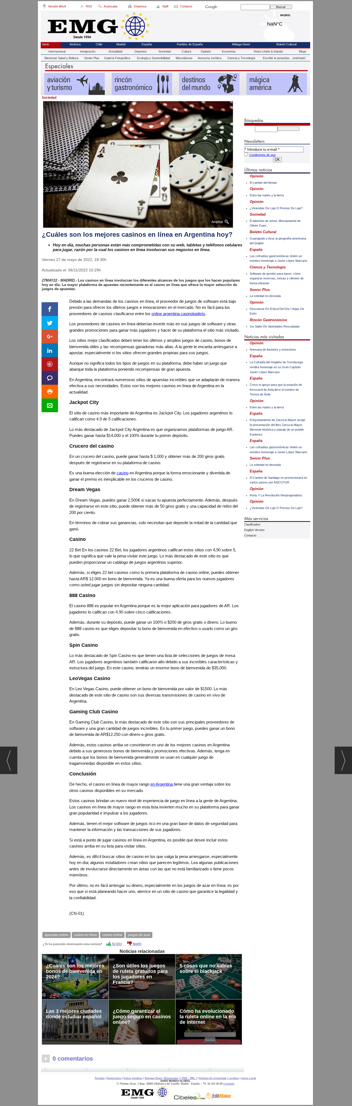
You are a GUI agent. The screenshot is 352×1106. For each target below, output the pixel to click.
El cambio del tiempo (263, 182)
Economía (228, 51)
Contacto (250, 535)
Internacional (56, 51)
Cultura (186, 51)
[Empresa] (130, 7)
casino (122, 473)
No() (136, 944)
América (75, 44)
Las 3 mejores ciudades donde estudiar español (74, 1013)
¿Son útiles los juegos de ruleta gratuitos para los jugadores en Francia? (140, 974)
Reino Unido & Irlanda (268, 51)
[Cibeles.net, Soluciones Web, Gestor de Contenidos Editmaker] (190, 1098)
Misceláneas (184, 58)
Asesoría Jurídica (209, 58)
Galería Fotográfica (117, 58)
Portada (100, 1078)
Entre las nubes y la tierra (267, 195)
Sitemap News (153, 1078)
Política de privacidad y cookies (219, 1078)
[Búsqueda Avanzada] (99, 7)
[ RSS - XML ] (188, 1078)
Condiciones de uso (262, 154)
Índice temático (132, 1078)
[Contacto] (176, 7)
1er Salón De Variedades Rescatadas (275, 326)
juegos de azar (139, 935)
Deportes (140, 51)
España (147, 44)
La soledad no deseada (265, 296)
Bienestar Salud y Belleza (61, 58)
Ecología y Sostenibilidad (153, 58)
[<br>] (142, 1070)
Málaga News (241, 44)
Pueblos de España (190, 44)
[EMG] (147, 1098)
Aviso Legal (248, 1078)
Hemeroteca (114, 1078)
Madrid (285, 22)
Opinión (206, 51)
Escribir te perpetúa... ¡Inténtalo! (284, 58)
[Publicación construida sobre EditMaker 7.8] (218, 1098)
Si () (116, 944)
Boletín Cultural (286, 44)
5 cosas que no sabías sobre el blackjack (206, 968)
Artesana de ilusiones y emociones (273, 349)
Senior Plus (91, 58)
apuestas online (56, 935)
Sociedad (164, 51)
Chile (99, 44)
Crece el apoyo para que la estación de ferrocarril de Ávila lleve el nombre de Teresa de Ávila (276, 389)
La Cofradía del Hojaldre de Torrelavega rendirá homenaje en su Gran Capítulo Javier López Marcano (276, 367)
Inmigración (87, 51)
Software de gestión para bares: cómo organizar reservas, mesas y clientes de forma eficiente (277, 278)
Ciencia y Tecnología (241, 58)
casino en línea (85, 935)
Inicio (45, 44)
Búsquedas (171, 1078)
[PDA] (44, 7)
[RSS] (82, 7)
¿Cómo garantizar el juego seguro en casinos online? (142, 1016)
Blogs (302, 51)
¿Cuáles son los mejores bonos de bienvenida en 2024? (75, 971)
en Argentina (162, 784)
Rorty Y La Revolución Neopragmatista (276, 495)
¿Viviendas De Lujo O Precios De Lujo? (276, 208)
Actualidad (115, 51)
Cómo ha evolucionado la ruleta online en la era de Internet (208, 1016)
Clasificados (252, 524)
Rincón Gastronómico (268, 320)
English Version (254, 530)
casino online (112, 935)
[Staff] (158, 7)
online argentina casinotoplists (178, 313)
